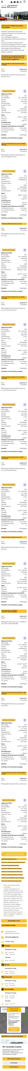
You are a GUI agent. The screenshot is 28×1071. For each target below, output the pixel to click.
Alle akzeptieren (14, 1066)
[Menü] (2, 2)
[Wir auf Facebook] (18, 2)
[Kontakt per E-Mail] (15, 2)
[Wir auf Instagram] (20, 2)
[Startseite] (11, 2)
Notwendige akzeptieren (14, 1058)
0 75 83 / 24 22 (9, 941)
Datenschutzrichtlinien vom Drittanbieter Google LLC (14, 1022)
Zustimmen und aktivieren (14, 1029)
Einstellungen (14, 1062)
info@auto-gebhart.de (11, 937)
